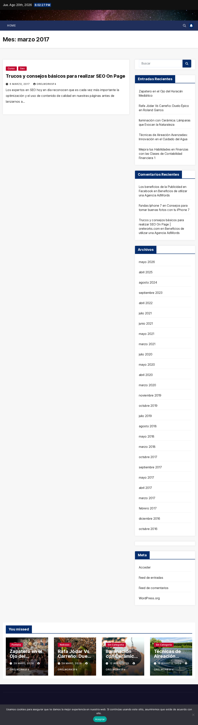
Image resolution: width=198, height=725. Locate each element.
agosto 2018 (148, 426)
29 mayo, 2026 (24, 663)
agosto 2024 (148, 282)
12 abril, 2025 (120, 663)
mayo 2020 (147, 364)
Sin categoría (116, 644)
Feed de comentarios (154, 588)
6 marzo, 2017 (20, 84)
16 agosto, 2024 (170, 663)
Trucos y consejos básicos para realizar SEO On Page (65, 76)
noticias (64, 644)
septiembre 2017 (150, 467)
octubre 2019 (148, 406)
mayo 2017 (146, 477)
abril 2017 (145, 488)
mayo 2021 (146, 334)
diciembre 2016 (149, 518)
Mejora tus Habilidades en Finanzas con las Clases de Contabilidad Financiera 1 (164, 153)
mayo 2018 (146, 436)
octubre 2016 (148, 529)
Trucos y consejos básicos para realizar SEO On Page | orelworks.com (161, 224)
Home (11, 25)
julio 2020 (146, 354)
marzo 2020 (147, 385)
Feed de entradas (151, 578)
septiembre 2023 (151, 293)
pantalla (16, 644)
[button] (184, 26)
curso (11, 68)
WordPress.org (149, 598)
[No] (193, 715)
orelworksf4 (46, 84)
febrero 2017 (148, 508)
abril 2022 (146, 303)
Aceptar (100, 719)
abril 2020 (146, 375)
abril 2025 (146, 272)
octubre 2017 (148, 457)
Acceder (145, 567)
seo (22, 68)
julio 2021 (145, 313)
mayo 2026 (147, 262)
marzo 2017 (147, 498)
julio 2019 (145, 416)
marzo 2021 (147, 344)
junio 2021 (146, 323)
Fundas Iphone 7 (150, 205)
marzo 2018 (147, 447)
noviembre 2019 (150, 395)
